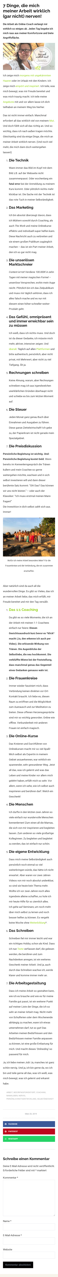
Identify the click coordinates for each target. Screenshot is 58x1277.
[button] (29, 1124)
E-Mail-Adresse (12, 1235)
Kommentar (10, 1177)
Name (7, 1221)
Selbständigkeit (45, 1099)
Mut (51, 120)
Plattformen (43, 349)
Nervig (22, 1096)
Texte (20, 948)
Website (7, 1249)
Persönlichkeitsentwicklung (21, 1099)
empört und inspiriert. (28, 86)
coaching (41, 1092)
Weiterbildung (38, 922)
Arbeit (9, 1092)
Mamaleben (12, 1096)
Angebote (8, 101)
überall (13, 349)
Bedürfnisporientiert (24, 1092)
